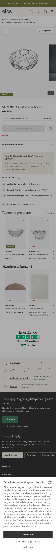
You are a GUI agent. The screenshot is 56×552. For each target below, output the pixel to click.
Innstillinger (28, 547)
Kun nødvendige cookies (28, 541)
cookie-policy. (29, 526)
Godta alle (28, 534)
